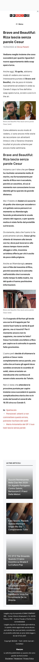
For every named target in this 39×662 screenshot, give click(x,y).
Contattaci (19, 644)
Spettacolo (11, 410)
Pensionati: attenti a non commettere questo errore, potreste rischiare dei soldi (16, 417)
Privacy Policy (29, 659)
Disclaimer (9, 659)
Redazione (18, 659)
